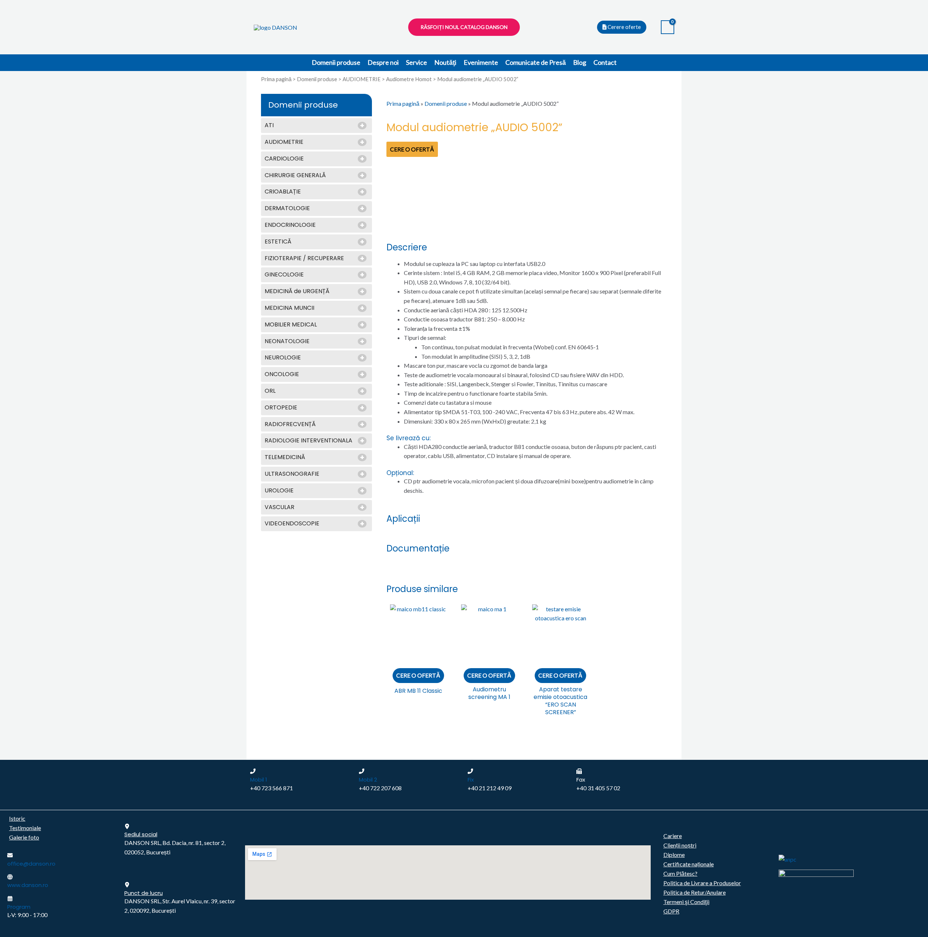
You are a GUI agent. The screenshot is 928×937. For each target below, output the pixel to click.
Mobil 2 (368, 779)
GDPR (671, 911)
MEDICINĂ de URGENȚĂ (297, 291)
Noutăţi (445, 62)
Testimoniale (25, 827)
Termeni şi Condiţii (686, 901)
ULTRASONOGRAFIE (292, 474)
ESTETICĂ (278, 242)
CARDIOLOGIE (284, 159)
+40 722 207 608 (380, 787)
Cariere (672, 835)
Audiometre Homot (409, 79)
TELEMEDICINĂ (285, 457)
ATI (269, 125)
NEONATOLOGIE (287, 341)
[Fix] (470, 771)
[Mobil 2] (361, 771)
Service (416, 62)
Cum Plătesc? (680, 873)
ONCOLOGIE (282, 374)
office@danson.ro (31, 863)
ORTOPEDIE (281, 408)
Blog (579, 62)
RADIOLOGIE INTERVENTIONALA (308, 441)
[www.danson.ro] (10, 877)
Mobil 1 (258, 779)
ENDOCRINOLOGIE (290, 225)
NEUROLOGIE (283, 358)
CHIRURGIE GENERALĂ (295, 175)
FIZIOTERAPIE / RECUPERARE (304, 258)
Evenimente (481, 62)
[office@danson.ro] (10, 855)
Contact (605, 62)
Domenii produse (336, 62)
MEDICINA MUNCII (289, 308)
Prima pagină (276, 79)
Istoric (17, 818)
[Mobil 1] (253, 771)
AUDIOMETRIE (362, 79)
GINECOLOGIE (284, 275)
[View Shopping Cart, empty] (667, 27)
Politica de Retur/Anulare (694, 892)
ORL (270, 391)
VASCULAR (279, 507)
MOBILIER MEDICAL (291, 325)
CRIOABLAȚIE (283, 192)
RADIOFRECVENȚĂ (290, 424)
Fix (471, 779)
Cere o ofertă (412, 149)
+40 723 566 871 (271, 787)
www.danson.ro (27, 885)
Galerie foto (24, 837)
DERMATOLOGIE (287, 208)
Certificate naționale (688, 864)
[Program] (10, 898)
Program (18, 907)
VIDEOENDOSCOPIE (292, 524)
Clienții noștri (679, 845)
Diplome (674, 854)
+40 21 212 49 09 (489, 787)
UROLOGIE (279, 491)
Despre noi (383, 62)
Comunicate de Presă (535, 62)
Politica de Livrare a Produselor (702, 882)
